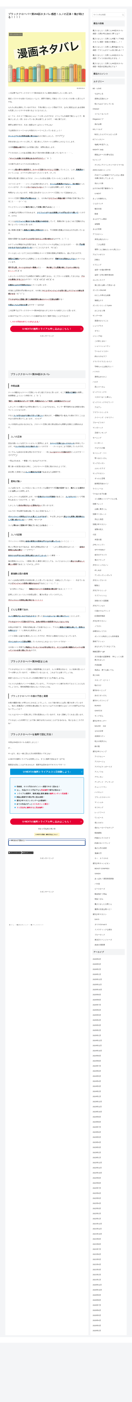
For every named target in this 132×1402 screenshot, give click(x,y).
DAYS (97, 919)
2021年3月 (97, 1270)
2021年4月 (97, 1264)
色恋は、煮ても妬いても (104, 670)
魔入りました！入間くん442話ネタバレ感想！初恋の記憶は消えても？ (108, 65)
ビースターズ (100, 889)
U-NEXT (98, 193)
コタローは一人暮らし (103, 397)
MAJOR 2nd (100, 726)
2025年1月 (97, 1035)
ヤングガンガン (99, 463)
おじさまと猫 (100, 311)
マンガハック (98, 428)
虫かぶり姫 (99, 183)
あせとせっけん (101, 695)
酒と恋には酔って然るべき (105, 285)
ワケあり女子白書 (100, 494)
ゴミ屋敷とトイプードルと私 (106, 499)
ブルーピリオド (99, 422)
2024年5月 (97, 1076)
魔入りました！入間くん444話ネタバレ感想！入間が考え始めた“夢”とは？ (108, 32)
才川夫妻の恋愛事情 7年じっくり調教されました (109, 658)
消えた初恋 (99, 519)
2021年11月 (97, 1229)
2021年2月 (97, 1275)
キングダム (99, 716)
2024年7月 (97, 1066)
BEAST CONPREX (102, 869)
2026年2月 (97, 969)
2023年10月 (97, 1112)
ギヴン (97, 331)
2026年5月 (97, 964)
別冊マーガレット (100, 514)
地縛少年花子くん (102, 145)
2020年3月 (97, 1326)
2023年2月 (97, 1152)
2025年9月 (97, 995)
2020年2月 (97, 1331)
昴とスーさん (100, 387)
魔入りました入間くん (103, 904)
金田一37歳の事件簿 (102, 270)
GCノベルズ (97, 129)
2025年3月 (97, 1025)
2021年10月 (97, 1234)
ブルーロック (100, 935)
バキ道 (97, 884)
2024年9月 (97, 1056)
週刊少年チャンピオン (101, 863)
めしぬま (98, 570)
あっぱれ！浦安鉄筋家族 (104, 879)
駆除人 (97, 585)
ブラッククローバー (15, 852)
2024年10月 (97, 1051)
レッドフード (100, 812)
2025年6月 (97, 1010)
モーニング (97, 438)
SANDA (98, 874)
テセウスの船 (100, 448)
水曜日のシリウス (100, 631)
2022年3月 (97, 1208)
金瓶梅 (97, 224)
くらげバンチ (98, 204)
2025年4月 (97, 1020)
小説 (94, 535)
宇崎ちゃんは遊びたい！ (104, 367)
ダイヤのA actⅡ (101, 924)
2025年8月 (97, 1000)
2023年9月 (97, 1117)
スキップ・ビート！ (102, 680)
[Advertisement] (47, 24)
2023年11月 (97, 1107)
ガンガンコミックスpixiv (102, 305)
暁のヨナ (98, 685)
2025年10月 (97, 990)
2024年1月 (97, 1096)
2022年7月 (97, 1188)
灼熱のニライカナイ (102, 838)
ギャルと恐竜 (100, 478)
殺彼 (96, 214)
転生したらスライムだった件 (106, 134)
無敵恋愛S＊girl (99, 652)
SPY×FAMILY (100, 550)
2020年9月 (97, 1295)
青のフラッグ (100, 560)
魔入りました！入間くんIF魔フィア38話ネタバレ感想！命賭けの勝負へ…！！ (108, 40)
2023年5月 (97, 1137)
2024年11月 (97, 1046)
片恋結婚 (98, 665)
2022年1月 (97, 1219)
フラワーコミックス (100, 412)
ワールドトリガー (102, 351)
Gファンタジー (98, 139)
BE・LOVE (97, 88)
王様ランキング (101, 433)
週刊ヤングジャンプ (100, 701)
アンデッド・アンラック (104, 782)
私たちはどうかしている (104, 104)
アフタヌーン (98, 234)
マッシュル (99, 802)
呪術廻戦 (98, 833)
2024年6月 (97, 1071)
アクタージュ (100, 762)
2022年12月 (97, 1163)
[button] (123, 15)
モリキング (99, 807)
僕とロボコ (99, 823)
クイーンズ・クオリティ (104, 417)
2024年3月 (97, 1086)
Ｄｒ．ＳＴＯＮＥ (102, 858)
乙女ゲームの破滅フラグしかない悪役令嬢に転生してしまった (109, 176)
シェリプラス (98, 326)
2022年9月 (97, 1178)
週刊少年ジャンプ (28, 852)
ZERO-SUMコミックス (102, 170)
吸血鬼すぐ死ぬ (101, 894)
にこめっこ (99, 443)
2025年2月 (97, 1030)
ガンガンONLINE (99, 290)
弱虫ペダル (99, 899)
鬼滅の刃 (98, 853)
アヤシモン (99, 777)
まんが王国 (97, 229)
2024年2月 (97, 1091)
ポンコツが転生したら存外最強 (107, 636)
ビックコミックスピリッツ (103, 402)
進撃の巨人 (99, 529)
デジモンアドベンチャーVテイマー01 (109, 165)
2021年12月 (97, 1224)
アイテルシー (100, 756)
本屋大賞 (98, 540)
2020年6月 (97, 1310)
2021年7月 (97, 1249)
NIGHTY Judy (98, 150)
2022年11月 (97, 1168)
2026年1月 (97, 974)
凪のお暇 (98, 124)
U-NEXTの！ (47, 834)
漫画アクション (99, 641)
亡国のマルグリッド (102, 611)
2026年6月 (97, 959)
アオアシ (98, 407)
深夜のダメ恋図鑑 (102, 601)
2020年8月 (97, 1300)
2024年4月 (97, 1081)
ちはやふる (99, 94)
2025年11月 (97, 985)
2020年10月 (97, 1290)
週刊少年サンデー (100, 721)
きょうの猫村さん (100, 199)
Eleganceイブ (98, 119)
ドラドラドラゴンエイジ (102, 361)
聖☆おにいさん (101, 458)
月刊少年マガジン (100, 621)
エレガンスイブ (99, 280)
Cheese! (96, 109)
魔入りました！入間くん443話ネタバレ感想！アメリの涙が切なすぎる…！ (108, 56)
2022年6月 (97, 1193)
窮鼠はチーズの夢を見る (104, 155)
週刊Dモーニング (99, 690)
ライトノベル (98, 489)
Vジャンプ (97, 160)
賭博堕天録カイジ (102, 484)
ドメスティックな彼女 (103, 930)
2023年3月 (97, 1147)
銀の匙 (97, 746)
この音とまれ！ (101, 341)
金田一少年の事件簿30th (104, 275)
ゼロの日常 (99, 731)
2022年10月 (97, 1173)
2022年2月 (97, 1213)
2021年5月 (97, 1259)
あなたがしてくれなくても (105, 646)
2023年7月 (97, 1127)
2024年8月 (97, 1061)
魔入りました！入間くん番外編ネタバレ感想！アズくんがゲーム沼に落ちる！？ (108, 48)
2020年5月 (97, 1315)
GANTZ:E (98, 711)
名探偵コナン (100, 736)
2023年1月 (97, 1158)
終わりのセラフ (101, 356)
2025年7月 (97, 1005)
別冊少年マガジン (100, 524)
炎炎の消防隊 (100, 945)
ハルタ (95, 382)
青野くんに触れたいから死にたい (108, 249)
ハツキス (96, 372)
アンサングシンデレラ (103, 575)
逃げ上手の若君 (101, 848)
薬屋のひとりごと (102, 321)
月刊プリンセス (99, 606)
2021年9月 (97, 1239)
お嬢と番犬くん (101, 509)
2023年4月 (97, 1142)
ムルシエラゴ (100, 468)
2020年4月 (97, 1320)
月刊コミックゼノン (100, 565)
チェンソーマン (101, 787)
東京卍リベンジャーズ (103, 940)
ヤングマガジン (99, 473)
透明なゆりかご (101, 377)
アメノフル (99, 772)
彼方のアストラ (101, 555)
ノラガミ (98, 626)
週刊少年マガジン (100, 914)
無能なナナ (99, 300)
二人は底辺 (101, 244)
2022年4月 (97, 1203)
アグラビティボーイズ (103, 767)
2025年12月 (97, 979)
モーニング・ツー (100, 453)
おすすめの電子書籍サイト (103, 188)
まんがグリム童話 (100, 219)
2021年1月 (97, 1280)
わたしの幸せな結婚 (102, 295)
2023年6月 (97, 1132)
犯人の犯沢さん (101, 741)
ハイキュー (99, 792)
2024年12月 (97, 1040)
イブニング (97, 265)
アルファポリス (99, 255)
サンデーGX (97, 316)
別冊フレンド (98, 504)
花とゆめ (96, 675)
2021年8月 (97, 1244)
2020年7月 (97, 1305)
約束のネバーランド (102, 843)
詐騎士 (97, 260)
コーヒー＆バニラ (102, 114)
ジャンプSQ (97, 336)
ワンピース (99, 818)
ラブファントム (101, 596)
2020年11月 (97, 1285)
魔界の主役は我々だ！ (103, 909)
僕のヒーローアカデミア (104, 828)
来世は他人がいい (102, 239)
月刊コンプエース (100, 580)
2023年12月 (97, 1102)
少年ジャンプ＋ (99, 545)
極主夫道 (98, 209)
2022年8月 (97, 1183)
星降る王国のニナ (102, 99)
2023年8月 (97, 1122)
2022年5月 (97, 1198)
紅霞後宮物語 (100, 616)
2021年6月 (97, 1254)
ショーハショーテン (102, 346)
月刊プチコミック (100, 590)
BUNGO (98, 706)
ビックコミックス (100, 392)
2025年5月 (97, 1015)
